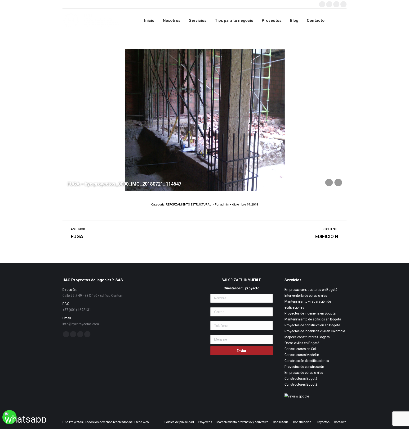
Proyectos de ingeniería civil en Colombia (315, 331)
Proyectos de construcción (304, 367)
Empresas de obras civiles (304, 372)
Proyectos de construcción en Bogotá (312, 325)
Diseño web (141, 422)
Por (222, 204)
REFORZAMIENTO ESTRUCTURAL (188, 204)
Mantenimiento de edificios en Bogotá (313, 319)
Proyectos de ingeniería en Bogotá (310, 313)
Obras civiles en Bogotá (302, 343)
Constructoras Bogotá (301, 378)
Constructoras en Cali (300, 349)
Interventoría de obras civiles (306, 295)
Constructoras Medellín (302, 355)
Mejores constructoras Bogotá (307, 337)
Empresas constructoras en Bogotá (311, 290)
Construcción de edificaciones (307, 361)
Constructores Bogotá (301, 384)
